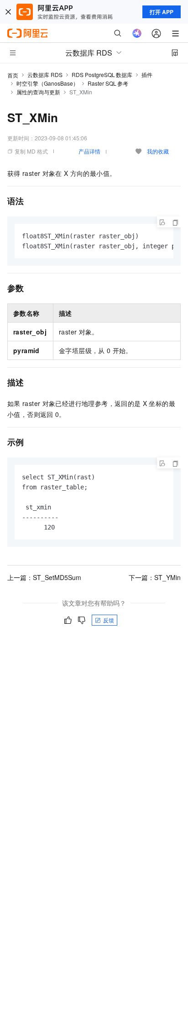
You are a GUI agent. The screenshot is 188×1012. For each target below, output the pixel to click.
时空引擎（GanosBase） (47, 83)
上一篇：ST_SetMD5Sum (44, 577)
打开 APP (161, 12)
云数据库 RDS (45, 74)
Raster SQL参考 (108, 83)
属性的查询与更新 (38, 92)
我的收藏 (158, 151)
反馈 (108, 620)
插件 (146, 74)
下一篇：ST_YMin (155, 577)
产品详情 (89, 151)
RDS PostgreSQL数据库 (102, 74)
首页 (12, 75)
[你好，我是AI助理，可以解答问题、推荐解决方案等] (136, 33)
